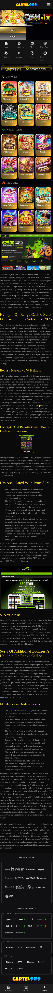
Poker (32, 57)
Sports (6, 57)
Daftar (13, 30)
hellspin (38, 406)
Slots (32, 47)
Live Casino (45, 47)
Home (6, 47)
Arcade (19, 57)
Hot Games (19, 47)
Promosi (26, 990)
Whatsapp (9, 990)
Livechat (43, 990)
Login (13, 36)
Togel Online (43, 58)
